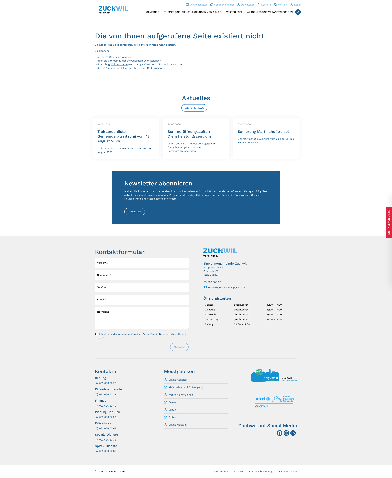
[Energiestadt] (274, 381)
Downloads (247, 4)
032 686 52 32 (107, 439)
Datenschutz (220, 471)
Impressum (238, 471)
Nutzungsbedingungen (262, 471)
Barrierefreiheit (288, 471)
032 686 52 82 (107, 451)
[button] (293, 433)
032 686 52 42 (107, 405)
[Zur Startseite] (113, 10)
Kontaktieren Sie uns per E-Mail (226, 287)
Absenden (179, 346)
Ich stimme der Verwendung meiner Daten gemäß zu (142, 336)
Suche (298, 12)
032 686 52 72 (107, 383)
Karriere (266, 4)
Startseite (115, 57)
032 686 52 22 (107, 394)
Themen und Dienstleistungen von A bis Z (192, 12)
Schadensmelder (224, 4)
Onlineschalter (198, 4)
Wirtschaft (234, 12)
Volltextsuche (119, 64)
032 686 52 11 (215, 282)
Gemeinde (152, 12)
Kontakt (282, 4)
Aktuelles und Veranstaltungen (270, 12)
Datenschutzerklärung (172, 334)
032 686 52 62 (107, 428)
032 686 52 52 (107, 417)
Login (297, 4)
